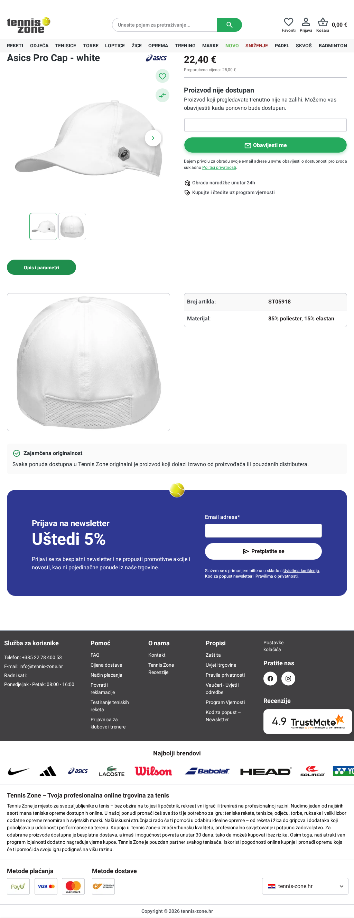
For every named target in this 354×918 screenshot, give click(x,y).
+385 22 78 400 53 (50, 5)
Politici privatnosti (219, 167)
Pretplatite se (268, 551)
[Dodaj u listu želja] (162, 76)
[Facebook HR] (270, 678)
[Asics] (156, 58)
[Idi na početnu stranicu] (28, 25)
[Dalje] (153, 138)
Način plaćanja (106, 675)
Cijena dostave (106, 665)
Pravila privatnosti (225, 675)
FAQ (95, 655)
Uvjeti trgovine (221, 665)
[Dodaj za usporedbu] (162, 95)
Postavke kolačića (270, 646)
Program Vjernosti (225, 702)
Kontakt (157, 655)
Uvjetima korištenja (301, 570)
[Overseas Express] (103, 886)
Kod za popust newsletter (228, 576)
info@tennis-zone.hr (41, 666)
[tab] (41, 267)
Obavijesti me (270, 145)
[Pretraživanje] (229, 25)
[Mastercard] (73, 886)
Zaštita (213, 655)
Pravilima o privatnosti (276, 576)
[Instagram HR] (288, 678)
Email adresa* (222, 517)
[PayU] (18, 886)
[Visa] (46, 886)
